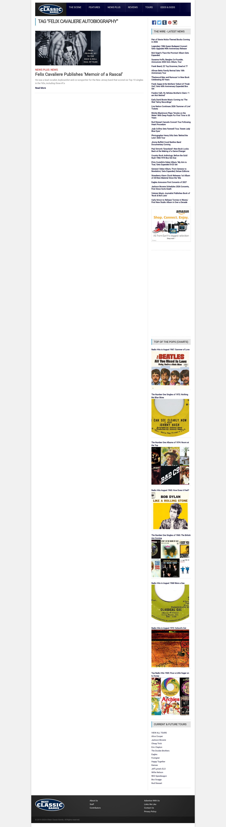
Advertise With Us (152, 800)
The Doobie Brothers (160, 751)
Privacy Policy (150, 811)
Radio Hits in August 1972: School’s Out (168, 628)
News (54, 69)
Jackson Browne (158, 740)
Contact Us (149, 808)
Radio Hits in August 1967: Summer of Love (170, 349)
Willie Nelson (157, 772)
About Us (94, 800)
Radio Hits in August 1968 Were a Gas (168, 583)
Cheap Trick (156, 743)
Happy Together (158, 761)
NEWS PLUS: (42, 69)
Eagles (154, 754)
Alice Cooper (157, 736)
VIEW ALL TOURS (159, 733)
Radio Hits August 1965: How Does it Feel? (170, 490)
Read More (40, 88)
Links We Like (150, 804)
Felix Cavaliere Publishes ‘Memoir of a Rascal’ (79, 74)
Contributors (95, 808)
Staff (92, 804)
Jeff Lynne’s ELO (158, 769)
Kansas (154, 765)
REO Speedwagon (159, 776)
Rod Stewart (156, 783)
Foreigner (155, 758)
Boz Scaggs (156, 779)
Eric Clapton (156, 747)
